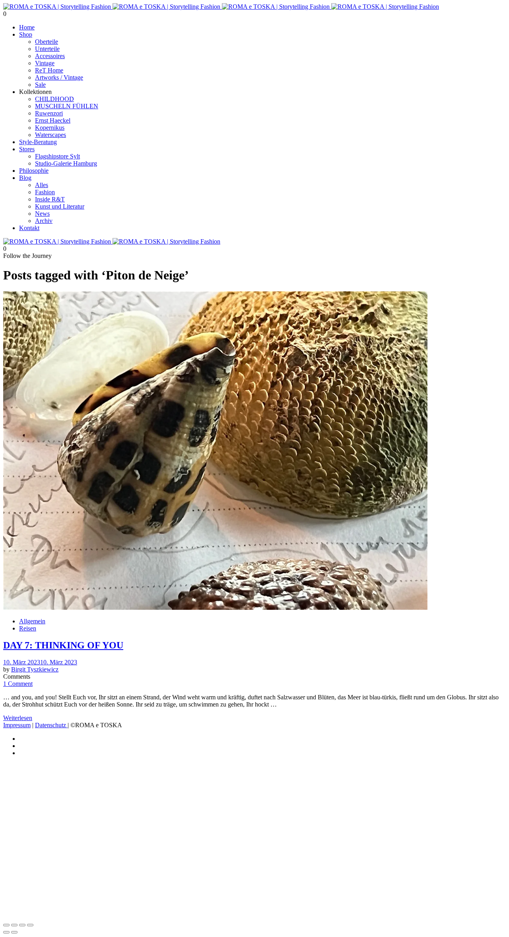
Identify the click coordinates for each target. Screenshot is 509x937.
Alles (41, 185)
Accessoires (50, 56)
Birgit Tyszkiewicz (34, 669)
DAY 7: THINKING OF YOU (63, 645)
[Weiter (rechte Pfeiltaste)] (14, 932)
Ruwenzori (49, 113)
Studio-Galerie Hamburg (66, 163)
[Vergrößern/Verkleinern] (6, 925)
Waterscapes (50, 134)
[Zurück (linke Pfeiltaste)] (6, 932)
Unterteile (47, 48)
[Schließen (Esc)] (30, 925)
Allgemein (32, 621)
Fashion (45, 192)
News (42, 213)
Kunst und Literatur (59, 206)
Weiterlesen (17, 717)
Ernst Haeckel (52, 120)
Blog (25, 177)
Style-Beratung (38, 142)
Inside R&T (50, 199)
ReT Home (49, 70)
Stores (27, 149)
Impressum (17, 725)
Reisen (27, 628)
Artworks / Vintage (59, 77)
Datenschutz (51, 725)
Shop (25, 34)
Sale (40, 84)
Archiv (43, 220)
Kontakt (29, 227)
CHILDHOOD (54, 99)
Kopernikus (49, 127)
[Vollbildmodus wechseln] (14, 925)
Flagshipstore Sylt (57, 156)
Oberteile (46, 41)
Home (27, 27)
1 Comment (18, 683)
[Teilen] (22, 925)
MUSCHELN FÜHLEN (66, 106)
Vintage (44, 63)
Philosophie (34, 170)
